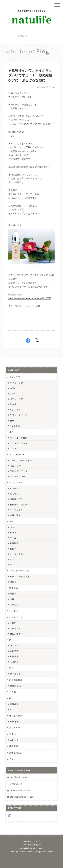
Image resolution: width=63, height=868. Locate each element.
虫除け (13, 388)
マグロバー (15, 559)
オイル (13, 538)
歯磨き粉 (14, 721)
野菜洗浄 (14, 656)
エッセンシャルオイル (21, 460)
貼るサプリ (15, 494)
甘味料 (13, 532)
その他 (12, 692)
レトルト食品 (16, 554)
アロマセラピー (17, 454)
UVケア (13, 394)
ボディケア (15, 628)
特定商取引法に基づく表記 (22, 797)
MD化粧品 (15, 426)
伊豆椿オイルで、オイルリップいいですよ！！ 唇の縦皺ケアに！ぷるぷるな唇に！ (30, 75)
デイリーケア (16, 383)
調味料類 (14, 543)
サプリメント (15, 482)
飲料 (11, 698)
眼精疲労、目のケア (20, 504)
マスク (13, 594)
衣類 (11, 668)
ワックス (14, 646)
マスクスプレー (17, 476)
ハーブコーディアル (20, 577)
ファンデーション (18, 443)
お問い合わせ (16, 784)
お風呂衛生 (15, 634)
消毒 (12, 599)
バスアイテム (15, 617)
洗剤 (11, 640)
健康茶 (13, 582)
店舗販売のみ (15, 753)
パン (12, 527)
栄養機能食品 (15, 680)
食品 (11, 521)
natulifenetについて (19, 777)
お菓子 (13, 549)
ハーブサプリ (16, 510)
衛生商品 (13, 588)
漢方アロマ (15, 466)
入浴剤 (13, 623)
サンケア (14, 488)
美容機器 (13, 746)
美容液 (13, 404)
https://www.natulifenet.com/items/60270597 (29, 298)
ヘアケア (13, 611)
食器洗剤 (14, 651)
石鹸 (12, 420)
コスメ (12, 432)
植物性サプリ (16, 499)
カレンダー (15, 740)
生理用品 (14, 604)
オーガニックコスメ (20, 438)
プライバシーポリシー (20, 790)
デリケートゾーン (18, 415)
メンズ (13, 448)
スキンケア (14, 377)
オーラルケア (15, 716)
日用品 (12, 734)
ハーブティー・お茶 (19, 571)
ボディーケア (16, 399)
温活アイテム (15, 727)
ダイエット (15, 674)
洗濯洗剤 (14, 662)
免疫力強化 (15, 515)
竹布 (11, 759)
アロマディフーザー (20, 471)
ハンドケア (15, 410)
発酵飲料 (14, 704)
